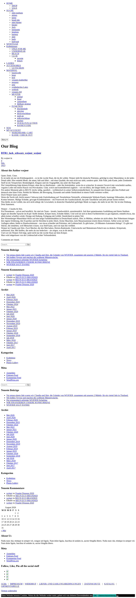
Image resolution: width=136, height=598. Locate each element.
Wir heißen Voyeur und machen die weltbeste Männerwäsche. (32, 257)
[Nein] (117, 596)
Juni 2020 (10, 316)
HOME (9, 3)
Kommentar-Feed (13, 378)
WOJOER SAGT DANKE (18, 264)
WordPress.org (12, 380)
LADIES (10, 63)
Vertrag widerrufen (9, 591)
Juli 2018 (10, 338)
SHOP (14, 6)
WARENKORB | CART (22, 132)
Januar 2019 (11, 331)
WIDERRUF (30, 584)
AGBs (4, 584)
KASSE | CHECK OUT (22, 135)
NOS (8, 128)
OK (95, 596)
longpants (16, 29)
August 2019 (11, 326)
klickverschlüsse (24, 113)
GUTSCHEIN (18, 68)
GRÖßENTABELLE (10, 586)
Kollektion (10, 358)
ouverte (20, 58)
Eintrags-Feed (12, 375)
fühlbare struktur (24, 104)
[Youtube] (7, 579)
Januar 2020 (11, 319)
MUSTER (16, 94)
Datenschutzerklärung (107, 596)
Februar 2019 (12, 328)
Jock (14, 27)
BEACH (15, 53)
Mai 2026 (10, 295)
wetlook (15, 89)
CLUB (15, 56)
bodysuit (15, 41)
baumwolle (16, 73)
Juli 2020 (10, 314)
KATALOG (109, 584)
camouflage (22, 101)
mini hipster (17, 22)
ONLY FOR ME (19, 49)
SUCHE (10, 10)
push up (20, 116)
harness (15, 34)
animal (20, 97)
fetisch (19, 61)
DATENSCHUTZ (92, 584)
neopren (15, 82)
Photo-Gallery (12, 362)
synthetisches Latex (20, 87)
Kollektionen (11, 46)
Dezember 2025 (13, 302)
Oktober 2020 (12, 311)
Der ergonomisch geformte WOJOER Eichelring (26, 260)
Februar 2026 (12, 299)
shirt (13, 37)
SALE (14, 8)
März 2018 (11, 340)
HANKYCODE (24, 125)
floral (19, 99)
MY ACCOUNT (13, 130)
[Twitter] (7, 577)
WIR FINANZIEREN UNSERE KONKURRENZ (28, 262)
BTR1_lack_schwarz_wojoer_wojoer (21, 153)
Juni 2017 (10, 345)
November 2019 (13, 323)
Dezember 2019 (13, 321)
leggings (15, 32)
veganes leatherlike (20, 80)
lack (13, 77)
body (14, 39)
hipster (14, 25)
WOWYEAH (12, 44)
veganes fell (17, 92)
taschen (20, 121)
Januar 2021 (11, 309)
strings (14, 15)
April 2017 (11, 347)
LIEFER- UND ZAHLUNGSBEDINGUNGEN (60, 584)
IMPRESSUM (16, 584)
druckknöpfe (22, 109)
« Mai (3, 530)
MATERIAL (11, 70)
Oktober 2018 (12, 333)
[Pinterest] (7, 574)
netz (13, 85)
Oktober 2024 (12, 304)
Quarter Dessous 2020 (24, 275)
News (8, 360)
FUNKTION (17, 106)
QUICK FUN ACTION (27, 123)
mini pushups (17, 13)
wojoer (9, 275)
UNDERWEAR (19, 51)
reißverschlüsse (23, 118)
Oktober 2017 (12, 343)
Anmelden (10, 373)
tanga (14, 18)
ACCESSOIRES (13, 65)
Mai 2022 (10, 307)
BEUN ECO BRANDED (27, 277)
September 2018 (13, 335)
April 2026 (11, 297)
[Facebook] (7, 571)
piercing (20, 111)
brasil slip (16, 20)
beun (14, 75)
